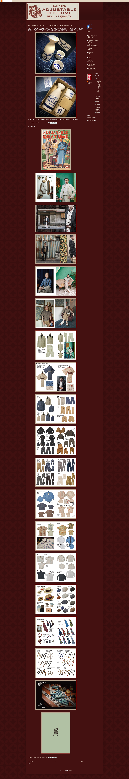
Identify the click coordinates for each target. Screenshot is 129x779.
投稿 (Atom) (32, 763)
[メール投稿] (49, 122)
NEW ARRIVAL (91, 120)
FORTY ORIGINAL (91, 65)
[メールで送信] (51, 123)
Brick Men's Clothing (92, 58)
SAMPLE (90, 118)
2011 (97, 112)
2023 (97, 75)
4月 (98, 78)
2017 (97, 102)
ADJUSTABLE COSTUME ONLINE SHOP (93, 36)
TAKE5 (89, 57)
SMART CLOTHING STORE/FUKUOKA (92, 56)
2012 (97, 110)
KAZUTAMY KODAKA (92, 69)
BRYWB (89, 39)
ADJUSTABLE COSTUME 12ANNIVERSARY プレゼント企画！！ (50, 25)
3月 (98, 80)
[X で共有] (53, 123)
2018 (97, 101)
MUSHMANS (90, 37)
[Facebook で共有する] (55, 123)
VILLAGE (90, 48)
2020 (97, 98)
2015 (97, 106)
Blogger (70, 770)
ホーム (56, 761)
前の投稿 (81, 761)
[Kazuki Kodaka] (88, 27)
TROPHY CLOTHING (92, 64)
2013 (97, 109)
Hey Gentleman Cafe (92, 44)
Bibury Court (90, 52)
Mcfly (89, 49)
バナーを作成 (89, 28)
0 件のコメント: (44, 122)
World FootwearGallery (92, 45)
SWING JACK (90, 67)
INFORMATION (91, 117)
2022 (97, 95)
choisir (89, 31)
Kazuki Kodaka (89, 24)
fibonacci (90, 42)
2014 (97, 107)
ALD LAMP (90, 53)
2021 (97, 96)
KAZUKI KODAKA (90, 82)
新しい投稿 (31, 761)
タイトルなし (98, 92)
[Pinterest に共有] (56, 123)
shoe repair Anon (91, 68)
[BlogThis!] (52, 123)
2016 (97, 104)
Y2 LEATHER (90, 61)
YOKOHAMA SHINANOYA (93, 46)
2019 (97, 99)
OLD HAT (90, 60)
